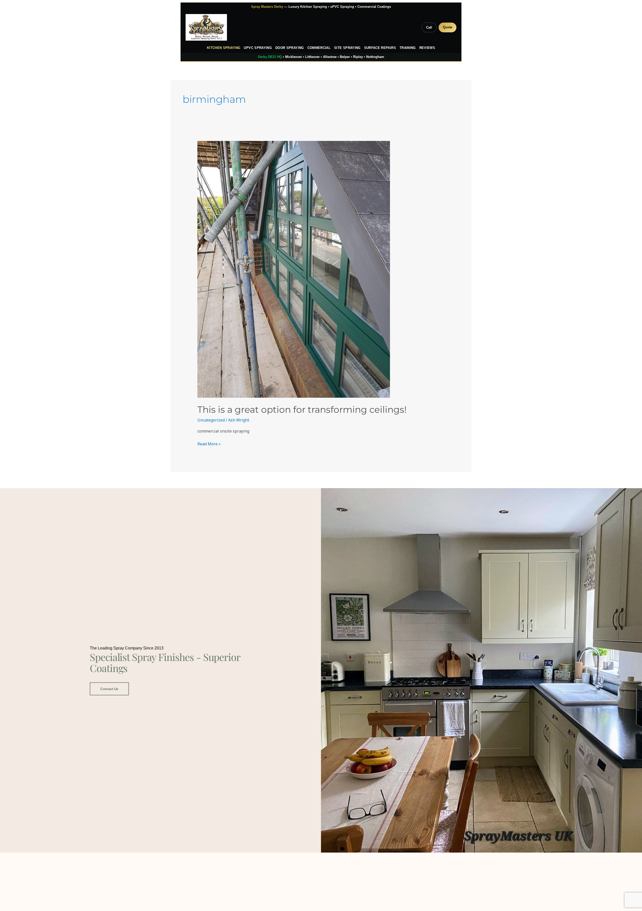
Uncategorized (211, 420)
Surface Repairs (380, 48)
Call (429, 27)
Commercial (319, 48)
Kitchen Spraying (223, 48)
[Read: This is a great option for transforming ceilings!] (321, 269)
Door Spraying (289, 48)
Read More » (209, 444)
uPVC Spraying (258, 48)
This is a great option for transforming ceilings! (302, 409)
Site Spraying (347, 48)
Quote (447, 27)
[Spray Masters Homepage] (206, 27)
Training (407, 48)
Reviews (427, 48)
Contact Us (109, 689)
